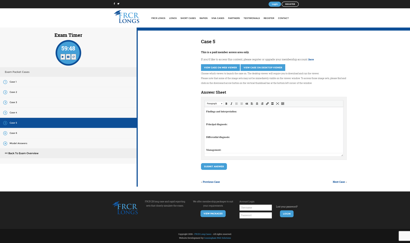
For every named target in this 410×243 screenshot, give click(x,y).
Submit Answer (214, 166)
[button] (214, 103)
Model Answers (18, 143)
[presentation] (214, 103)
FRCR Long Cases (202, 234)
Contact (283, 18)
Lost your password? (287, 206)
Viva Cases (217, 18)
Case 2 (13, 92)
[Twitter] (118, 3)
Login (275, 4)
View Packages (213, 213)
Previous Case (211, 181)
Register (290, 4)
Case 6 (13, 133)
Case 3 (13, 102)
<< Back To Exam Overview (22, 153)
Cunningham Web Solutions (217, 237)
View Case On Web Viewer (220, 67)
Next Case (339, 181)
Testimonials (252, 18)
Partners (234, 18)
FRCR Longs (158, 18)
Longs (173, 18)
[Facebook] (114, 3)
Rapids (204, 18)
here (311, 59)
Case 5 (13, 122)
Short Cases (188, 18)
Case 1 (13, 81)
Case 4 (13, 112)
